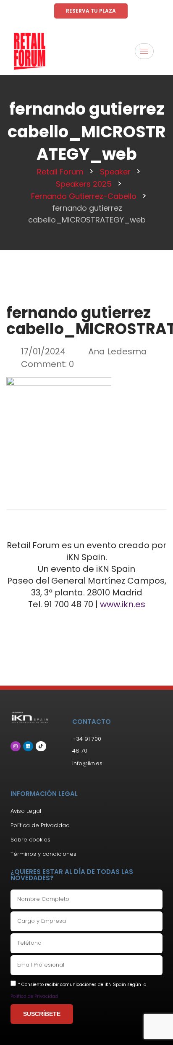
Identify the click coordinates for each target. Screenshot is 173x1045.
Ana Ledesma (117, 351)
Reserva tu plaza (91, 10)
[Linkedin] (28, 746)
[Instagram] (15, 746)
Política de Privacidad (34, 996)
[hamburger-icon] (144, 51)
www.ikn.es (122, 604)
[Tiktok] (41, 746)
